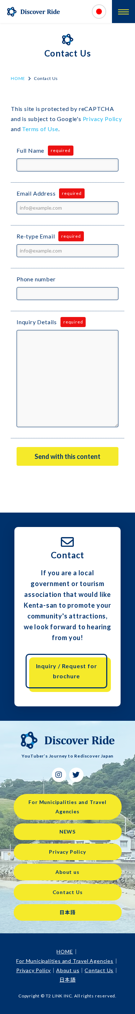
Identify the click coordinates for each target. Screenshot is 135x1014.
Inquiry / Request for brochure (66, 670)
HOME (18, 78)
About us (67, 872)
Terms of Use (40, 128)
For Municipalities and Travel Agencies (67, 806)
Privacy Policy (102, 118)
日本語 (67, 912)
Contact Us (68, 892)
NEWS (67, 831)
